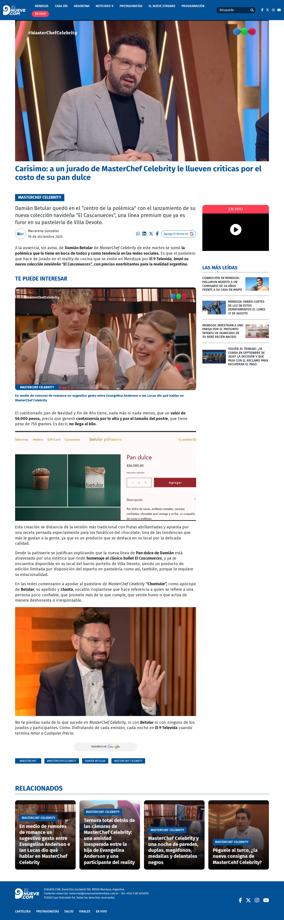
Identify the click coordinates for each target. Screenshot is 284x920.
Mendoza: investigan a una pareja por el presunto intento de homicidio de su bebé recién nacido (222, 331)
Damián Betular (95, 760)
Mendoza (41, 6)
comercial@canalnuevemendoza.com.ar (93, 893)
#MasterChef (28, 760)
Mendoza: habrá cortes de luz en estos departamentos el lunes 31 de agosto (246, 307)
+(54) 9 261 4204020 (137, 893)
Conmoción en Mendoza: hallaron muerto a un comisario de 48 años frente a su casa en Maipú (222, 284)
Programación (192, 6)
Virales (84, 911)
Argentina (81, 6)
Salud (68, 911)
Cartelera (23, 911)
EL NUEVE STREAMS (162, 6)
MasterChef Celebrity (128, 760)
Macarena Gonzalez (43, 231)
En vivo (40, 14)
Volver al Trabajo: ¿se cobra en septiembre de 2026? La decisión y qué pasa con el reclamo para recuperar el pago (248, 356)
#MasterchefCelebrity (61, 760)
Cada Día (61, 6)
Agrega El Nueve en (176, 233)
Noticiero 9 (104, 6)
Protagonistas (131, 6)
